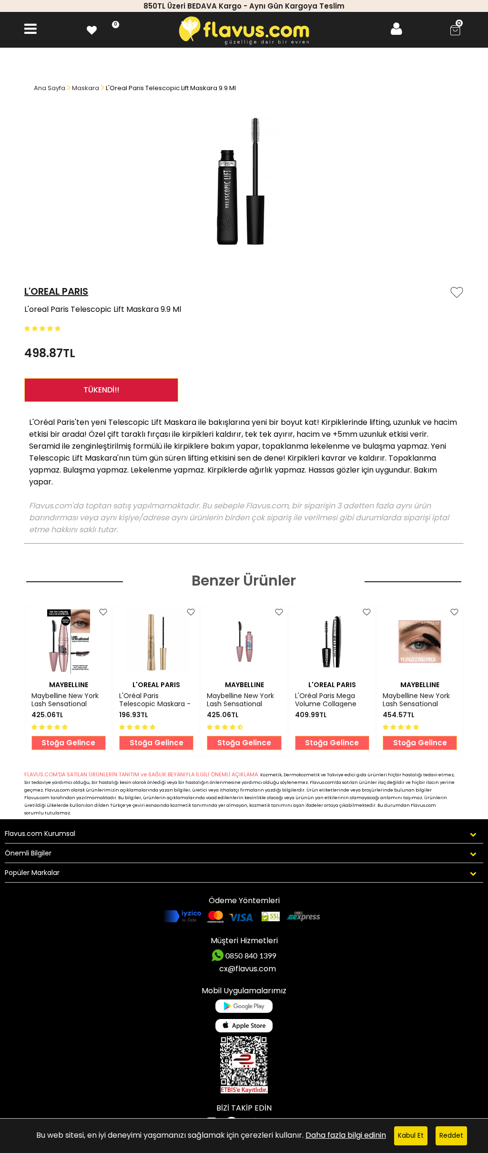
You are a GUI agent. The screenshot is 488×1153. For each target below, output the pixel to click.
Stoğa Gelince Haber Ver (68, 744)
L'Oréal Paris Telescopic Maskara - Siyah (155, 700)
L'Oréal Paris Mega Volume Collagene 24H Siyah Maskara (326, 700)
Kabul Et (411, 1135)
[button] (43, 327)
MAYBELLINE (68, 684)
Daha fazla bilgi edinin (345, 1135)
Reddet (451, 1135)
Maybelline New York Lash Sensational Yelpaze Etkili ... (65, 700)
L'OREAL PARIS (56, 291)
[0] (92, 29)
